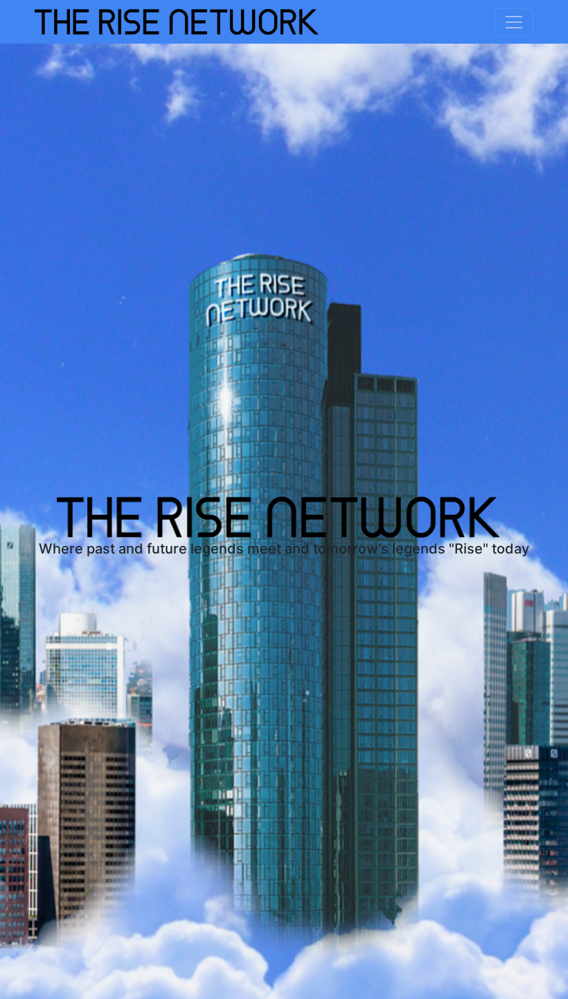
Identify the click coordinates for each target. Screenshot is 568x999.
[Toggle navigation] (514, 22)
